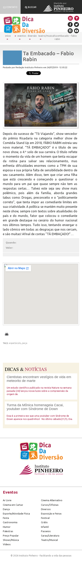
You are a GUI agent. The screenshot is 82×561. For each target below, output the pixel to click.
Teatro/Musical (46, 36)
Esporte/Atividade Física (16, 513)
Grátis (44, 522)
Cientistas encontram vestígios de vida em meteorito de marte (39, 379)
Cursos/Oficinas (50, 504)
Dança (6, 509)
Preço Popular (11, 535)
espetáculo (15, 343)
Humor (6, 526)
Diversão (32, 36)
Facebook (70, 24)
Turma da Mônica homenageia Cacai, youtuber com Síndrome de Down (35, 407)
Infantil (45, 526)
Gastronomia (10, 522)
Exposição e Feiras (51, 513)
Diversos (46, 509)
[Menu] (70, 18)
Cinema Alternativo (51, 500)
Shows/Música (11, 540)
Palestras (8, 531)
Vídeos (7, 544)
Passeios (46, 531)
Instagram (70, 30)
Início (8, 36)
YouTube (76, 30)
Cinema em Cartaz (13, 504)
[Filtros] (76, 18)
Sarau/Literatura (50, 535)
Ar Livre (7, 500)
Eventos (22, 36)
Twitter (76, 24)
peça (24, 343)
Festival (45, 518)
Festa (6, 518)
